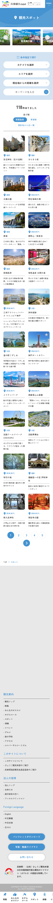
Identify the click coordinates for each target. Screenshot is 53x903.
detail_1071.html (39, 430)
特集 (7, 705)
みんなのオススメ (13, 710)
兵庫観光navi (14, 4)
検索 (46, 92)
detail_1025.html (14, 510)
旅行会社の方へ (12, 794)
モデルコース (11, 714)
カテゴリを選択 (25, 64)
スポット (9, 719)
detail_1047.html (14, 154)
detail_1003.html (14, 389)
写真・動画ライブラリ (26, 847)
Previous (5, 37)
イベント (9, 727)
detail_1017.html (39, 389)
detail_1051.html (14, 192)
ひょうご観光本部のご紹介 (17, 765)
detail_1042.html (39, 472)
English (8, 813)
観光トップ (10, 701)
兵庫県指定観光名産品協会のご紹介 (20, 769)
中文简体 (9, 822)
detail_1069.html (14, 430)
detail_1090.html (14, 267)
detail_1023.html (14, 472)
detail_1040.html (14, 229)
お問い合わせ (26, 857)
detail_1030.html (39, 267)
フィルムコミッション (15, 798)
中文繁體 (9, 818)
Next (47, 37)
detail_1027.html (39, 192)
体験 (7, 723)
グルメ (8, 732)
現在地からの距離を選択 (26, 83)
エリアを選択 (26, 74)
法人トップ (10, 785)
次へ (26, 543)
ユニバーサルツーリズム (16, 745)
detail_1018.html (39, 510)
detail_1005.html (14, 308)
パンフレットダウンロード (26, 836)
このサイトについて (14, 760)
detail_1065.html (39, 308)
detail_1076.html (14, 350)
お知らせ (9, 789)
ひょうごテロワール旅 (34, 4)
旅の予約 (9, 736)
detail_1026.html (39, 229)
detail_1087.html (39, 154)
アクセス (9, 741)
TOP (5, 562)
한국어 (8, 827)
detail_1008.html (39, 350)
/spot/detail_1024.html (26, 37)
